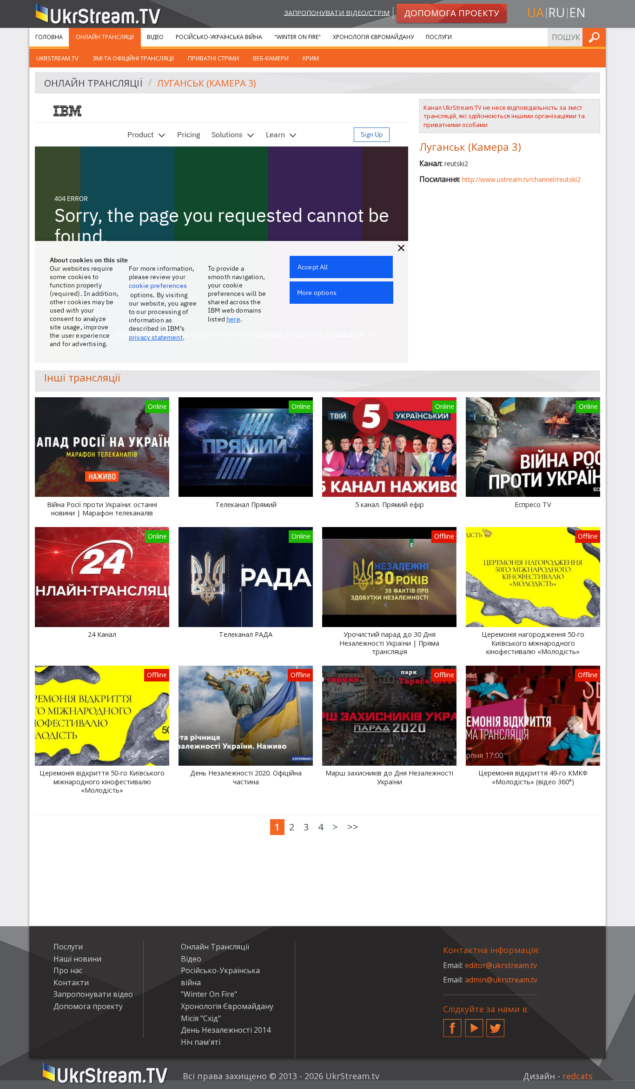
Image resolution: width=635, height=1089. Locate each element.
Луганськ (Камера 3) (206, 83)
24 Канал (102, 634)
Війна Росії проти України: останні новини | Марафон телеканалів (102, 509)
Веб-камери (271, 58)
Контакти (71, 982)
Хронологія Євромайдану (373, 37)
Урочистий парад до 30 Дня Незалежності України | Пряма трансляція (389, 643)
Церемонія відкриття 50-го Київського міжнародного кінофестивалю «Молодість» (102, 782)
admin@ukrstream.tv (501, 980)
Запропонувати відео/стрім (337, 12)
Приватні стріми (213, 58)
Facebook (452, 1024)
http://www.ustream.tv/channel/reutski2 (521, 179)
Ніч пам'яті (200, 1042)
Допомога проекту (88, 1006)
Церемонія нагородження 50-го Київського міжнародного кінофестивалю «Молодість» (533, 643)
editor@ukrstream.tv (501, 965)
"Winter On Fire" (297, 37)
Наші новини (77, 959)
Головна (49, 37)
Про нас (67, 970)
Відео (155, 37)
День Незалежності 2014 (226, 1030)
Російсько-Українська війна (219, 37)
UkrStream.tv (57, 58)
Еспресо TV (533, 505)
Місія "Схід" (201, 1018)
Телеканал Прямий (246, 505)
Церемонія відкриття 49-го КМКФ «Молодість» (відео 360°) (533, 777)
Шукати (596, 37)
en (577, 12)
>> (352, 827)
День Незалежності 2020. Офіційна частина (246, 777)
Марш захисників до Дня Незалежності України (389, 777)
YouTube (474, 1024)
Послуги (439, 37)
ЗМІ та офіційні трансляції (133, 58)
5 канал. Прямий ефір (389, 505)
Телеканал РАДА (245, 634)
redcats (577, 1076)
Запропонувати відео (93, 994)
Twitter (495, 1024)
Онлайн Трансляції (105, 37)
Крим (311, 58)
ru (556, 12)
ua (535, 12)
